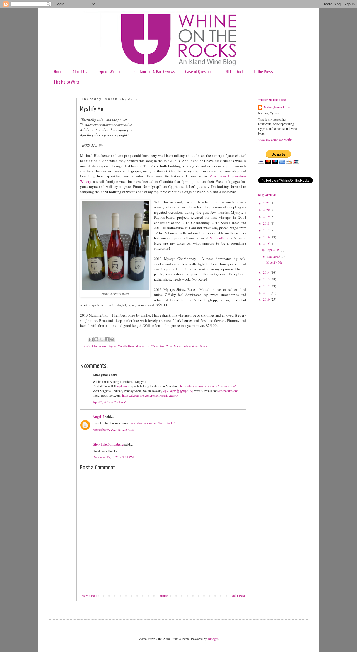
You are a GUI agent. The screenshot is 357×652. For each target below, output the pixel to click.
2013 (267, 279)
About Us (80, 72)
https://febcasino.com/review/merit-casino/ (208, 386)
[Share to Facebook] (107, 339)
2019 (267, 216)
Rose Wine (165, 346)
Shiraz (178, 346)
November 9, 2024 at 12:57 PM (113, 429)
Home (58, 72)
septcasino (123, 386)
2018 (267, 223)
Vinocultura (219, 237)
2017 (267, 230)
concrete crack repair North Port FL (153, 423)
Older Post (238, 595)
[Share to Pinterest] (112, 339)
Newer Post (89, 595)
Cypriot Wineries (110, 72)
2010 (267, 299)
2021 (267, 203)
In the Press (263, 72)
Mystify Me (274, 262)
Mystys (139, 346)
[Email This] (91, 339)
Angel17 (98, 416)
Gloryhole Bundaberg (108, 444)
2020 (267, 209)
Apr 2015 (274, 249)
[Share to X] (101, 339)
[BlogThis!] (96, 339)
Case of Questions (199, 72)
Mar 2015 (274, 256)
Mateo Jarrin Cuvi (277, 107)
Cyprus (112, 346)
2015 (267, 243)
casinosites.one (228, 390)
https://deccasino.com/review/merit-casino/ (150, 395)
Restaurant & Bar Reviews (154, 72)
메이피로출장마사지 (178, 390)
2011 (267, 292)
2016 (267, 237)
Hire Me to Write (67, 82)
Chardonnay (99, 346)
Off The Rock (234, 72)
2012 (267, 286)
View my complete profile (275, 139)
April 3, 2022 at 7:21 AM (109, 402)
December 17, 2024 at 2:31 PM (113, 457)
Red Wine (152, 346)
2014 (267, 272)
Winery (204, 346)
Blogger (213, 638)
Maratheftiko (126, 346)
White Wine (191, 346)
